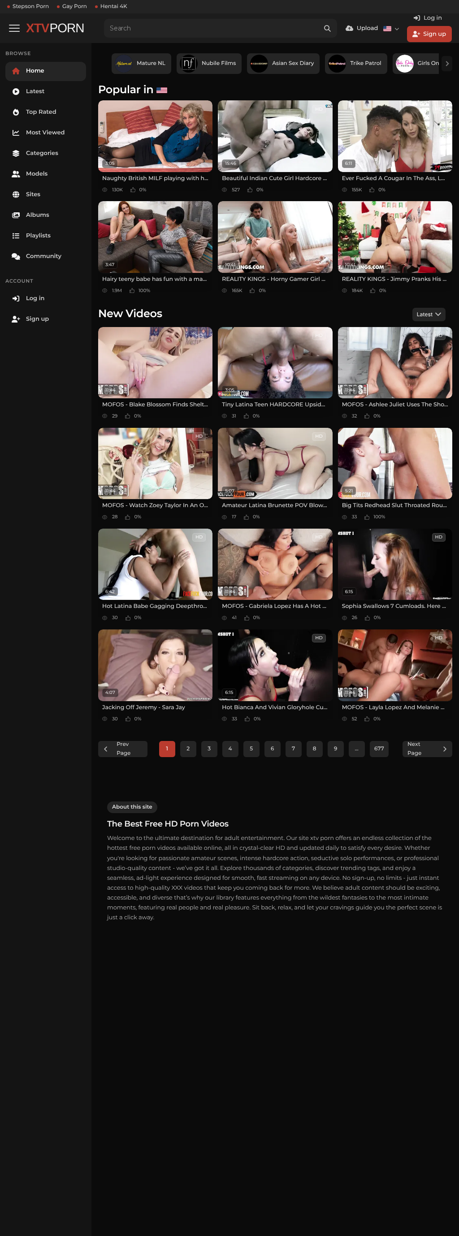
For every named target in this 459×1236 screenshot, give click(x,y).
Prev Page (123, 749)
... (357, 748)
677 (379, 748)
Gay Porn (74, 6)
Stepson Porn (31, 6)
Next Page (414, 749)
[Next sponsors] (447, 63)
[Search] (327, 28)
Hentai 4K (113, 6)
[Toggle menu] (14, 28)
